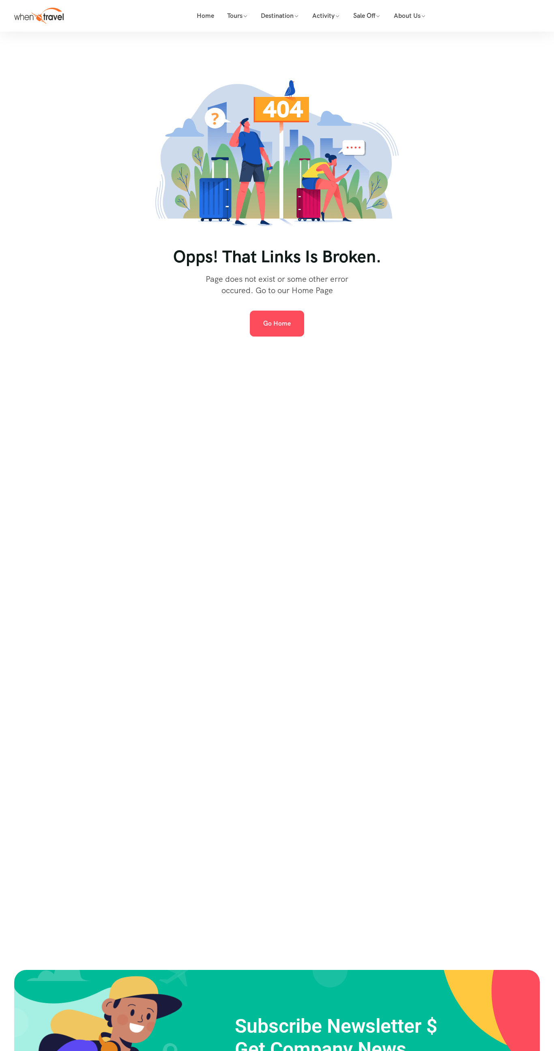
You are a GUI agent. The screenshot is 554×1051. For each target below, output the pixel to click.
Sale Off (364, 15)
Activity (323, 15)
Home (205, 15)
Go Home (277, 323)
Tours (235, 15)
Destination (277, 15)
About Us (407, 15)
